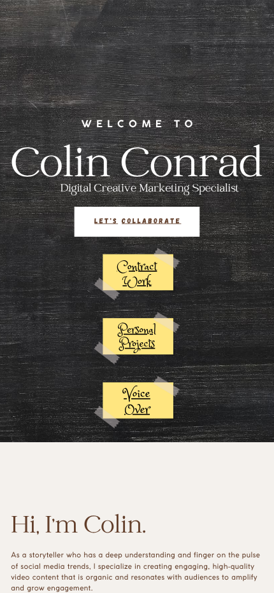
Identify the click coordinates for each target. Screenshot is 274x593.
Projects (137, 344)
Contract (137, 267)
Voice (137, 394)
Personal (136, 330)
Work (136, 281)
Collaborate (151, 220)
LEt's (106, 220)
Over (137, 410)
